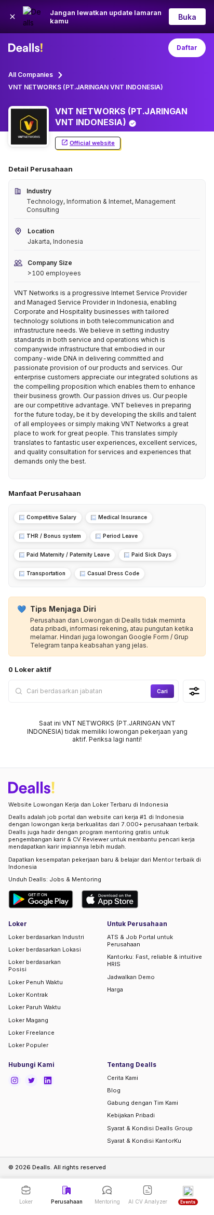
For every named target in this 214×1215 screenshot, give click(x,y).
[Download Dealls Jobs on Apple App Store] (110, 899)
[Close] (12, 16)
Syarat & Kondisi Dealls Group (150, 1128)
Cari (162, 691)
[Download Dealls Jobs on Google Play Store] (40, 899)
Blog (114, 1090)
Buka (187, 16)
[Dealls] (27, 48)
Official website (92, 143)
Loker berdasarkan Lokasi (44, 949)
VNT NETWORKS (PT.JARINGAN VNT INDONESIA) (85, 87)
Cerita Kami (122, 1077)
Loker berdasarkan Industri (46, 937)
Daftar (187, 47)
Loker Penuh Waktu (35, 982)
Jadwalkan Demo (131, 977)
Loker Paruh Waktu (34, 1007)
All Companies (30, 74)
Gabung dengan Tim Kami (142, 1102)
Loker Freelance (31, 1032)
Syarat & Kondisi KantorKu (144, 1140)
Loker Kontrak (28, 994)
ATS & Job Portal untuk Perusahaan (140, 940)
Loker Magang (28, 1020)
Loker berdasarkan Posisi (34, 965)
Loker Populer (28, 1045)
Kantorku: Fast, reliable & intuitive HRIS (154, 960)
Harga (115, 989)
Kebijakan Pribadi (131, 1115)
